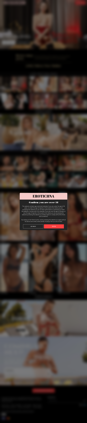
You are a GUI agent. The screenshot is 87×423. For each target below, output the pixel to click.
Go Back (33, 226)
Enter (54, 226)
